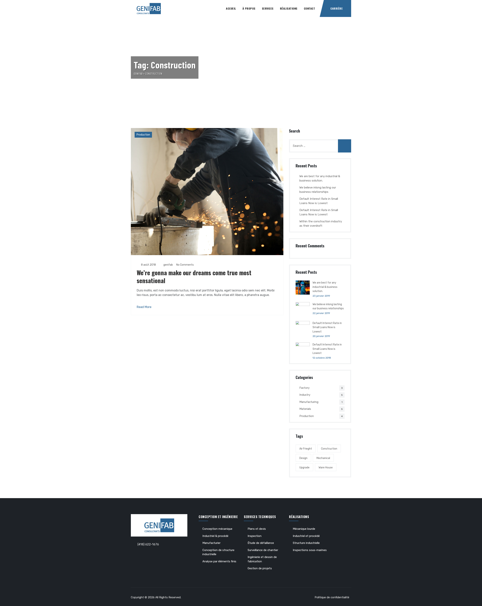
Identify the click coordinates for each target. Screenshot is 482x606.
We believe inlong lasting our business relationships (317, 190)
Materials (305, 409)
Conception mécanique (217, 529)
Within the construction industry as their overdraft (320, 223)
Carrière (336, 8)
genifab (168, 264)
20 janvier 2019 (321, 336)
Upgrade (304, 467)
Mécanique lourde (304, 529)
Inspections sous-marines (310, 550)
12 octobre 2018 (322, 357)
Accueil (231, 8)
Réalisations (288, 8)
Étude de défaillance (261, 543)
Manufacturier (211, 543)
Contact (309, 8)
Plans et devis (257, 529)
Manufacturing (308, 402)
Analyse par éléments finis (219, 561)
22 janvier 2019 (321, 313)
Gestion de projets (260, 568)
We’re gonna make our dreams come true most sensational (194, 276)
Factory (304, 388)
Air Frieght (305, 448)
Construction (329, 448)
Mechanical (323, 458)
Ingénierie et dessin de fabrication (262, 559)
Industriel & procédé (215, 536)
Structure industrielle (306, 543)
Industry (304, 394)
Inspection (255, 536)
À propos (249, 8)
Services (268, 8)
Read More (144, 307)
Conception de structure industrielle (218, 552)
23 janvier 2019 (321, 295)
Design (303, 458)
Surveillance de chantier (263, 550)
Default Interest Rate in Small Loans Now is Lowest (318, 201)
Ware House (326, 467)
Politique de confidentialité (332, 597)
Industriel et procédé (306, 536)
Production (143, 134)
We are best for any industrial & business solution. (319, 178)
